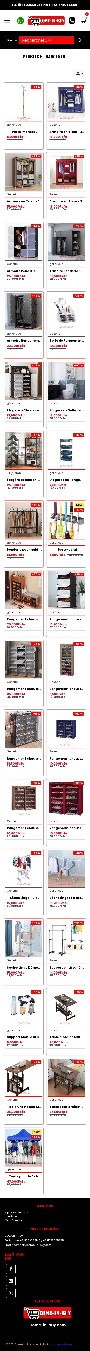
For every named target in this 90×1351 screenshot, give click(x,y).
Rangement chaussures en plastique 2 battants (24, 759)
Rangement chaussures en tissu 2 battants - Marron (24, 828)
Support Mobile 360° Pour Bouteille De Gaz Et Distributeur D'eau (24, 1037)
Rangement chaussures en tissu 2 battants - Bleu (67, 759)
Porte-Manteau (24, 132)
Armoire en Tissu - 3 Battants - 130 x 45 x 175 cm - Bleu (67, 132)
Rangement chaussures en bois (24, 619)
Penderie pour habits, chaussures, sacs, (24, 550)
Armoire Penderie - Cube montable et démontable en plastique (24, 271)
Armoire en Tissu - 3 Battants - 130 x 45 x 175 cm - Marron (24, 201)
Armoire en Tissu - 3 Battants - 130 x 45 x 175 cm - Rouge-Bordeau (67, 201)
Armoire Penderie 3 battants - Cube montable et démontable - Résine (67, 271)
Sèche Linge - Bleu (25, 898)
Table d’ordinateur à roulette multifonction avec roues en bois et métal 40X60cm (67, 1037)
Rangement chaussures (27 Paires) (67, 689)
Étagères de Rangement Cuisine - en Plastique (67, 480)
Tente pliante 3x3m (25, 1176)
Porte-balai (67, 550)
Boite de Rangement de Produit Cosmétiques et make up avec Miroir (67, 341)
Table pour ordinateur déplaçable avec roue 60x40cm (67, 1107)
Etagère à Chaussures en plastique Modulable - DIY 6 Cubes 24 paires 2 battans (24, 410)
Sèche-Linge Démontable (24, 968)
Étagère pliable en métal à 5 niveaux (24, 480)
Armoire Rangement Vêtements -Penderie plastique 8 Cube (24, 341)
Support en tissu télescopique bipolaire (67, 968)
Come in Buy (64, 1344)
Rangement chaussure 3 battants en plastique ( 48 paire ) (24, 689)
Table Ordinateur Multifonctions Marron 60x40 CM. (24, 1107)
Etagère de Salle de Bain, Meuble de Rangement (67, 410)
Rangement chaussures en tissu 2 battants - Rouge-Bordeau (67, 828)
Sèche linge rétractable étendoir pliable (67, 898)
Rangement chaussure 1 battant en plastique (67, 619)
